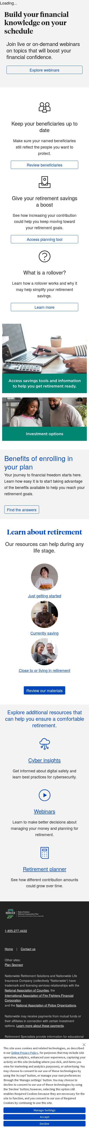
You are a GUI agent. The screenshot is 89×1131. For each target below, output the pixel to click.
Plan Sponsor (14, 965)
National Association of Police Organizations (46, 1005)
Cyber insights (44, 760)
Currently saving (44, 633)
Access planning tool (44, 239)
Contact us (28, 949)
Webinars (44, 811)
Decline (44, 1124)
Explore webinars (44, 70)
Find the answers (22, 509)
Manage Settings (45, 1110)
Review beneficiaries (44, 165)
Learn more (44, 307)
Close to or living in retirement (44, 670)
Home (9, 949)
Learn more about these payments (40, 1025)
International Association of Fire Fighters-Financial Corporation (39, 997)
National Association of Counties (27, 990)
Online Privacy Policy (24, 1053)
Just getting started (44, 595)
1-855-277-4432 (16, 930)
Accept (44, 1117)
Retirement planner (44, 869)
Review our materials (44, 690)
